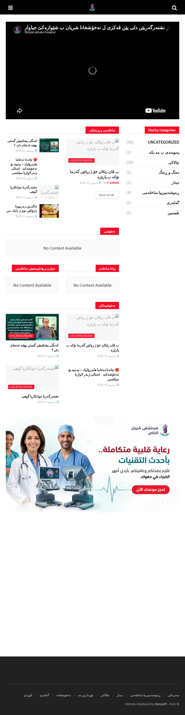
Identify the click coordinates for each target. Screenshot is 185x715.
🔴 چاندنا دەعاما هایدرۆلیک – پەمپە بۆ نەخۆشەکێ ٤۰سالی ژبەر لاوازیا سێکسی (24, 166)
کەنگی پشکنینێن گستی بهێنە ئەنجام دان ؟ (22, 142)
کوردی (28, 695)
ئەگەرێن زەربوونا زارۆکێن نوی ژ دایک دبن (22, 208)
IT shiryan (113, 183)
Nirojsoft (161, 704)
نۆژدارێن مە (85, 695)
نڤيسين (173, 212)
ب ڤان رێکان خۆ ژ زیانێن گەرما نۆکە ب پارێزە (94, 173)
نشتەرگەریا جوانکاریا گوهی (23, 189)
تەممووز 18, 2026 (24, 178)
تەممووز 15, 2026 (24, 197)
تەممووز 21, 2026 (24, 150)
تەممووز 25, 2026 (89, 183)
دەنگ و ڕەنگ (169, 172)
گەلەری (173, 202)
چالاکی (173, 162)
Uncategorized (81, 160)
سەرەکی (173, 695)
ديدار (175, 182)
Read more (106, 195)
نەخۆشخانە (63, 695)
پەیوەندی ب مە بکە (164, 152)
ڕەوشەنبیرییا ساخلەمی (160, 192)
